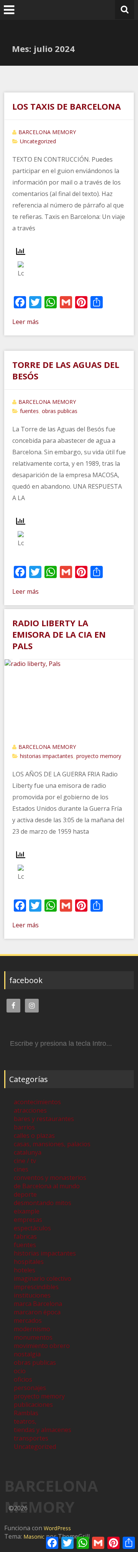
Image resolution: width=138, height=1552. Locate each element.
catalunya (27, 1152)
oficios (23, 1379)
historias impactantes (46, 756)
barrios (24, 1127)
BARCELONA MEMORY (47, 132)
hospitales (29, 1261)
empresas (28, 1219)
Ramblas (26, 1413)
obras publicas (59, 411)
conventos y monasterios (50, 1177)
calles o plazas (34, 1135)
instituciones (32, 1295)
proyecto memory (98, 756)
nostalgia (27, 1354)
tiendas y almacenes (42, 1430)
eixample (26, 1211)
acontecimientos (37, 1102)
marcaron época (37, 1312)
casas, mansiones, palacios (52, 1144)
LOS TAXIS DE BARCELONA (66, 106)
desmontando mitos (42, 1203)
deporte (25, 1194)
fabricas (25, 1236)
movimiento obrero (42, 1345)
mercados (28, 1320)
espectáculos (32, 1228)
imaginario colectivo (42, 1278)
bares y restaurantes (44, 1119)
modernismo (32, 1329)
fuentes (29, 411)
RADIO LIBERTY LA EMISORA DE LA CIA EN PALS (59, 634)
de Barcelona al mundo (47, 1186)
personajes (30, 1388)
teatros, (25, 1421)
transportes (31, 1438)
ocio (20, 1371)
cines (21, 1169)
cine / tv (25, 1161)
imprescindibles (36, 1287)
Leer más (25, 322)
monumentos (33, 1337)
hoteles (24, 1270)
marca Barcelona (38, 1303)
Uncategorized (38, 141)
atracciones (30, 1110)
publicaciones (33, 1404)
